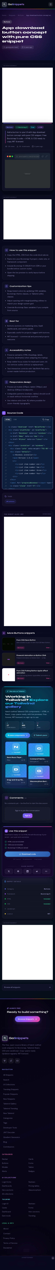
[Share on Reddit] (37, 871)
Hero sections (7, 1190)
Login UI (5, 1204)
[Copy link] (46, 871)
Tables (31, 1167)
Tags (5, 1123)
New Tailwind (8, 1113)
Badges (32, 1171)
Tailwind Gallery (9, 1104)
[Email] (17, 1060)
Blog (5, 1142)
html (8, 419)
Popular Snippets (10, 1094)
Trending (32, 1216)
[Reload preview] (42, 156)
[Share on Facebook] (18, 871)
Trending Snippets (11, 1089)
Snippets (12, 15)
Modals (5, 1167)
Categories (8, 1118)
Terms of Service (10, 1243)
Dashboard (6, 1212)
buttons (10, 501)
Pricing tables (34, 1186)
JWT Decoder (9, 1132)
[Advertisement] (27, 95)
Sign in (27, 815)
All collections (7, 1194)
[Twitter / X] (11, 1060)
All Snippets (8, 1075)
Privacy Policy (9, 1238)
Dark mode (6, 1216)
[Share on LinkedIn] (27, 871)
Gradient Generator (11, 1137)
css (15, 419)
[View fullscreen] (46, 156)
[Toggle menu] (50, 4)
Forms (31, 1163)
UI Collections (9, 1084)
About (6, 1228)
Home (4, 15)
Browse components (16, 735)
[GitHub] (4, 1060)
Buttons (21, 15)
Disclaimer (7, 1248)
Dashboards (7, 1186)
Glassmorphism (35, 1190)
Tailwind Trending (10, 1108)
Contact (6, 1233)
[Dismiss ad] (52, 1258)
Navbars (32, 1182)
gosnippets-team (12, 47)
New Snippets (9, 1099)
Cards (31, 1159)
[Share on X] (9, 871)
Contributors (8, 1147)
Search (6, 1080)
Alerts (4, 1171)
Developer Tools (10, 1128)
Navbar (5, 1159)
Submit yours (41, 735)
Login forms (6, 1182)
